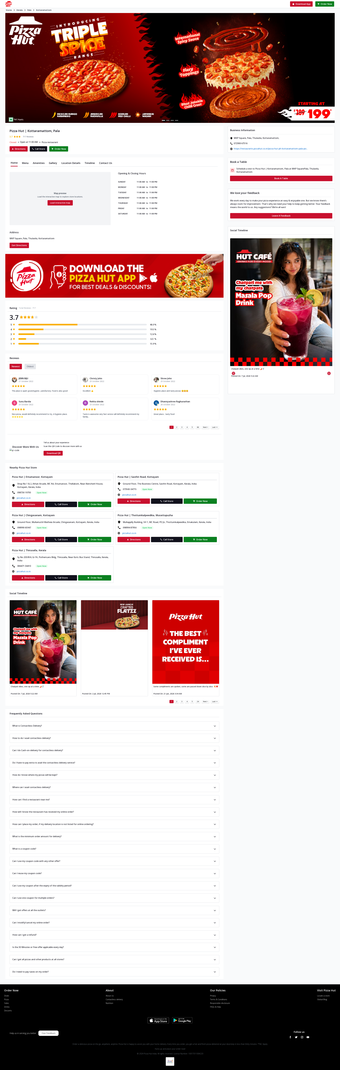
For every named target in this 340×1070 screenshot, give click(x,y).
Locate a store (323, 995)
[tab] (14, 163)
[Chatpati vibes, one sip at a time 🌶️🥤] (43, 642)
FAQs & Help (215, 1007)
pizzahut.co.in (24, 497)
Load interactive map (60, 202)
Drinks (7, 1007)
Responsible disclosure (220, 1003)
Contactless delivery (114, 999)
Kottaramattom (44, 10)
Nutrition (109, 1003)
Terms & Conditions (218, 999)
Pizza (6, 999)
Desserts (8, 1010)
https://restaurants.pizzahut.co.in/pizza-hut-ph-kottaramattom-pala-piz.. (270, 148)
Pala (29, 10)
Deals (6, 995)
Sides (6, 1003)
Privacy (213, 995)
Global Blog (322, 999)
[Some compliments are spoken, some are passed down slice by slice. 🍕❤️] (185, 642)
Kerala (20, 10)
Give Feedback (48, 1033)
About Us (110, 995)
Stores (9, 10)
